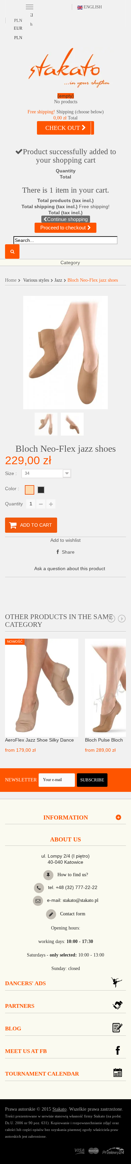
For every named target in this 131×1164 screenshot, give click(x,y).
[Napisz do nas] (38, 900)
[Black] (41, 490)
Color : (12, 488)
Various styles (36, 280)
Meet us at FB (26, 1051)
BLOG (13, 1028)
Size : (11, 473)
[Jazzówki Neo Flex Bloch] (46, 424)
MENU (29, 6)
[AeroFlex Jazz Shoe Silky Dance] (41, 687)
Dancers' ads (25, 983)
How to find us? (72, 874)
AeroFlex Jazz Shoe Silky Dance (39, 740)
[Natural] (29, 490)
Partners (19, 1006)
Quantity (14, 503)
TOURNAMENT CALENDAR (42, 1074)
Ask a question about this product (69, 568)
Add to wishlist (65, 540)
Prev (111, 619)
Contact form (72, 913)
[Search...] (12, 251)
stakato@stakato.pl (80, 900)
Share (67, 552)
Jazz (58, 280)
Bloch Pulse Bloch (104, 740)
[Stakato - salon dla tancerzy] (69, 67)
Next (122, 619)
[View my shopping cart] (65, 100)
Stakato (59, 1109)
